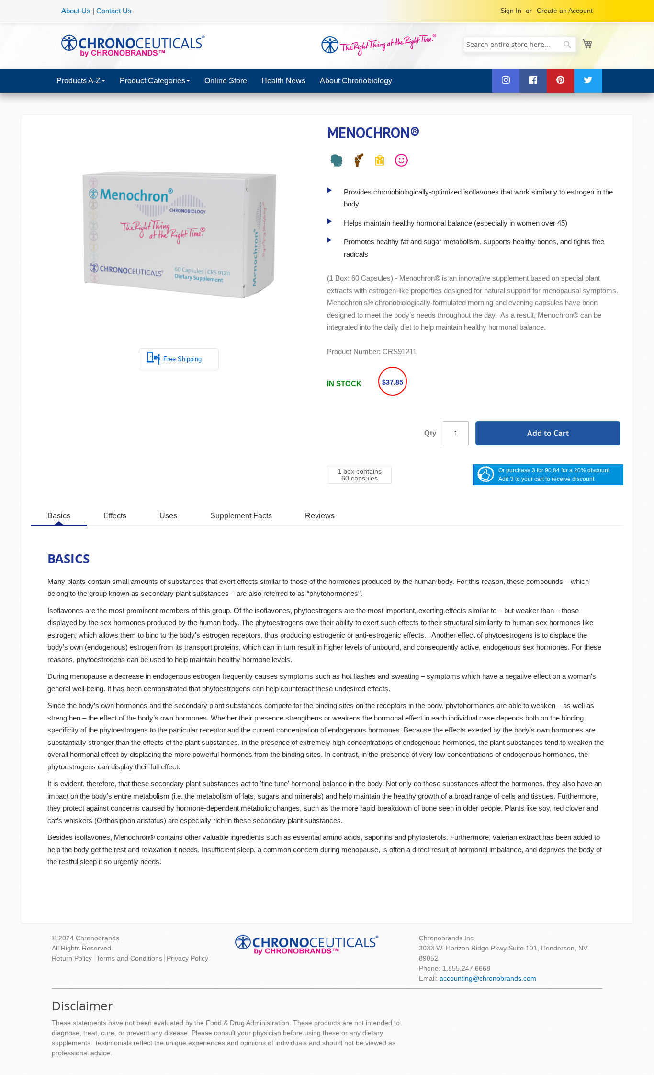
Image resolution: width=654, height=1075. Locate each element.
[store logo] (133, 45)
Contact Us (114, 11)
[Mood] (401, 162)
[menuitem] (81, 81)
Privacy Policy (187, 958)
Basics (58, 516)
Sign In (510, 10)
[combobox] (519, 44)
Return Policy (72, 958)
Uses (168, 516)
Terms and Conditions (129, 958)
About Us (75, 11)
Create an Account (565, 10)
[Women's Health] (336, 162)
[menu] (327, 81)
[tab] (59, 515)
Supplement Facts (241, 516)
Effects (114, 516)
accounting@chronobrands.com (488, 978)
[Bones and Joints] (358, 162)
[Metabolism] (379, 162)
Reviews (320, 516)
